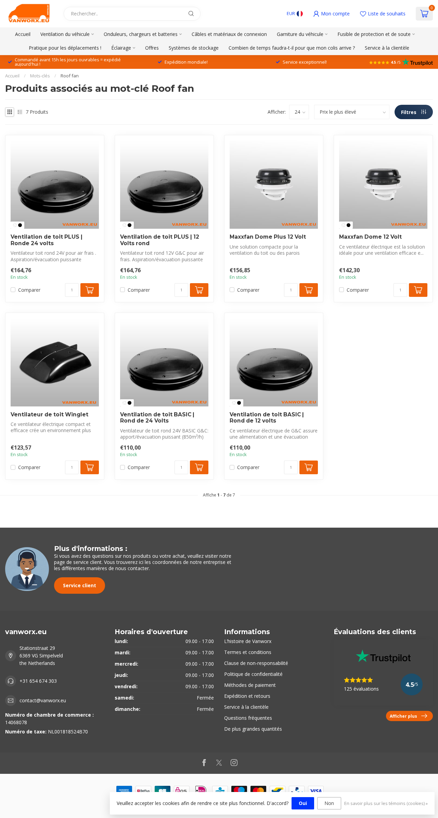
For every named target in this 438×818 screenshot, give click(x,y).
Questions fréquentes (248, 718)
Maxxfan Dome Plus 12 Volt (268, 237)
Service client (79, 585)
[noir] (20, 225)
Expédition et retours (247, 696)
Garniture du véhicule (300, 34)
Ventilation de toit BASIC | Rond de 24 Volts (157, 418)
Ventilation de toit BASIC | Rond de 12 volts (267, 418)
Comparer (29, 289)
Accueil (22, 34)
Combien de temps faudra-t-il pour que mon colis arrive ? (292, 48)
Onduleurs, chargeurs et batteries (141, 34)
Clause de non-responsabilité (256, 663)
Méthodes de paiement (250, 685)
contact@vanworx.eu (43, 700)
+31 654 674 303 (38, 681)
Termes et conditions (247, 652)
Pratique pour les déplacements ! (65, 48)
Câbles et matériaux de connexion (229, 34)
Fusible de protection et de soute (374, 34)
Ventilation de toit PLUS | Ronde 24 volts (46, 240)
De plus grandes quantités (253, 729)
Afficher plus (403, 716)
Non (329, 803)
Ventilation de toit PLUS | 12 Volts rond (159, 240)
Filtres (409, 112)
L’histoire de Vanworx (247, 641)
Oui (303, 803)
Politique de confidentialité (253, 674)
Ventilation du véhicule (65, 34)
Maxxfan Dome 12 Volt (370, 237)
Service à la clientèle (387, 48)
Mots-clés (40, 76)
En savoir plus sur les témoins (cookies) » (386, 803)
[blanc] (15, 225)
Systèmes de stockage (194, 48)
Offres (152, 48)
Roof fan (70, 76)
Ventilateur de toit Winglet (49, 415)
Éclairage (121, 48)
